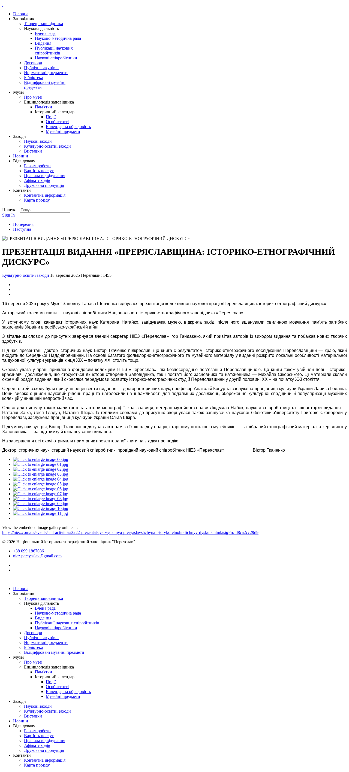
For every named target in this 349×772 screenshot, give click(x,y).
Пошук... (10, 209)
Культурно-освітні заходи (47, 146)
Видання (43, 43)
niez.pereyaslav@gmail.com (37, 556)
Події (51, 116)
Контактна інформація (44, 195)
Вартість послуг (39, 170)
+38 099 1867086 (28, 551)
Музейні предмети (63, 131)
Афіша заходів (37, 180)
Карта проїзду (37, 200)
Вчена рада (45, 33)
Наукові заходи (38, 141)
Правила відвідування (44, 175)
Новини (20, 156)
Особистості (57, 121)
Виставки (33, 151)
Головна (20, 13)
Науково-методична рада (58, 38)
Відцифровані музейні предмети (54, 652)
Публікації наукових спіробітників (54, 50)
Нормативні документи (46, 72)
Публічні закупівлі (41, 67)
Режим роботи (37, 165)
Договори (33, 62)
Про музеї (33, 97)
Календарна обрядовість (68, 126)
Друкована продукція (44, 185)
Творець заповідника (43, 23)
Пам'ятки (43, 107)
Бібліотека (33, 77)
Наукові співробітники (56, 58)
